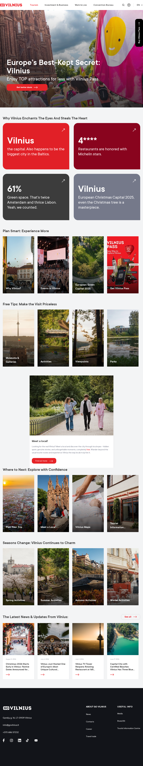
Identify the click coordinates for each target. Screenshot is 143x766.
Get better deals (24, 87)
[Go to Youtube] (36, 740)
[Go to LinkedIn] (20, 740)
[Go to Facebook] (5, 740)
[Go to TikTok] (28, 740)
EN (138, 5)
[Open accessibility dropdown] (129, 5)
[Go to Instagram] (12, 740)
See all (128, 617)
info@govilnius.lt (11, 725)
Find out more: (41, 461)
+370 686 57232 (11, 732)
